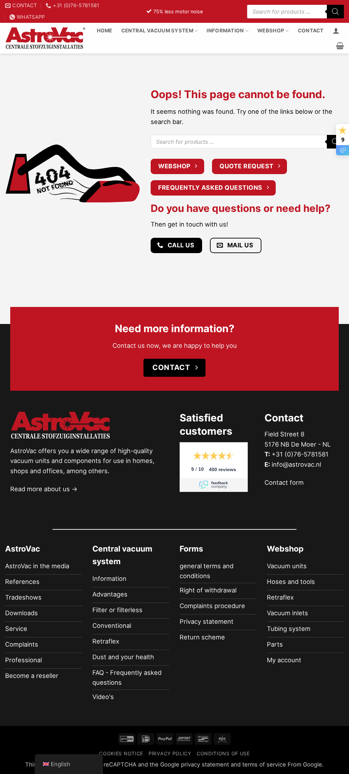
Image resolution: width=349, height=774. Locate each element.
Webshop (270, 31)
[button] (340, 45)
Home (104, 31)
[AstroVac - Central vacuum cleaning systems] (45, 38)
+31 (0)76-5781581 (300, 454)
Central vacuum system (157, 31)
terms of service (264, 764)
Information (225, 31)
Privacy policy (170, 753)
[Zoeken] (335, 11)
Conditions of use (223, 753)
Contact (311, 31)
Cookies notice (121, 753)
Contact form (284, 482)
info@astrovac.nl (296, 464)
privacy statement (205, 764)
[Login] (336, 30)
